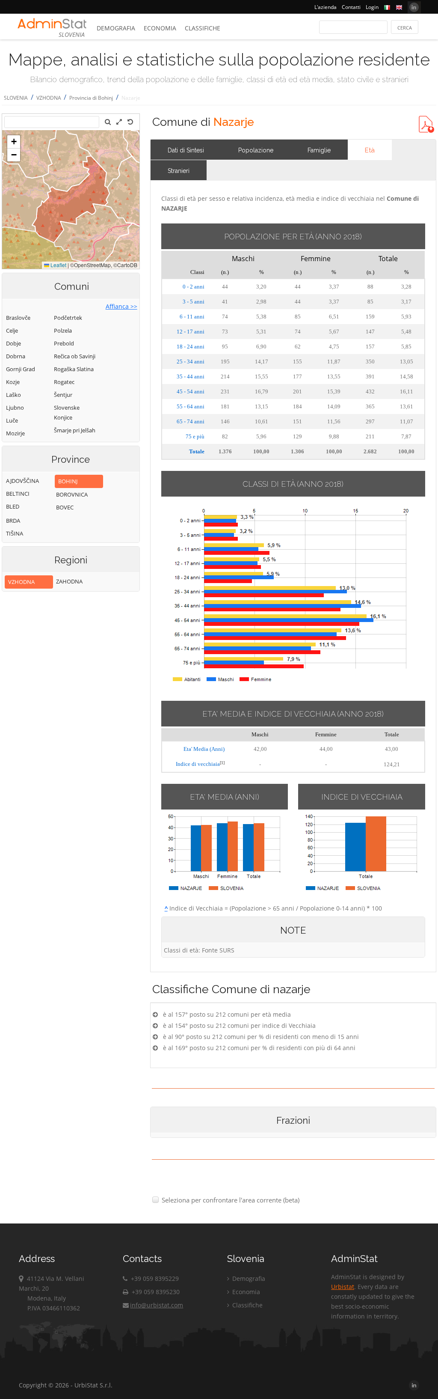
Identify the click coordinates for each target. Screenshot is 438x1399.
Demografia (116, 28)
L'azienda (325, 7)
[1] (222, 762)
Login (372, 7)
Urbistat (342, 1287)
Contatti (351, 7)
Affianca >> (121, 306)
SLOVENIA (16, 97)
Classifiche (202, 28)
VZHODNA (49, 97)
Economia (160, 28)
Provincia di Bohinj (91, 97)
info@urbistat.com (156, 1305)
